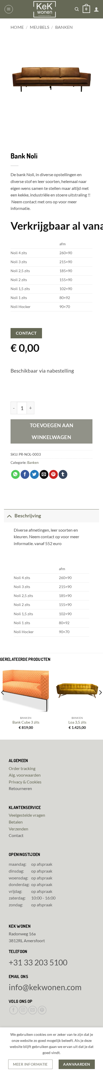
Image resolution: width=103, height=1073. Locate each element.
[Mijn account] (96, 9)
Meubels (39, 27)
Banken (64, 27)
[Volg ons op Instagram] (23, 1010)
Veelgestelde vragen (27, 814)
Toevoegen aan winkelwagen (51, 431)
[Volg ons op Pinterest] (42, 1010)
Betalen (16, 821)
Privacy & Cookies (25, 781)
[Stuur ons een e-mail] (32, 1010)
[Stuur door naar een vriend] (44, 474)
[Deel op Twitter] (34, 474)
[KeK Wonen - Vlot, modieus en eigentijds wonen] (44, 9)
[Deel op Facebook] (25, 474)
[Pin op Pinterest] (53, 474)
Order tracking (22, 768)
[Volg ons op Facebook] (13, 1010)
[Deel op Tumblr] (63, 474)
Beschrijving (28, 515)
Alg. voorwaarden (25, 774)
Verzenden (18, 828)
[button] (8, 9)
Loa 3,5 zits (77, 722)
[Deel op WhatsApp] (15, 474)
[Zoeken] (77, 9)
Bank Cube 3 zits (25, 722)
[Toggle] (9, 515)
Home (17, 27)
